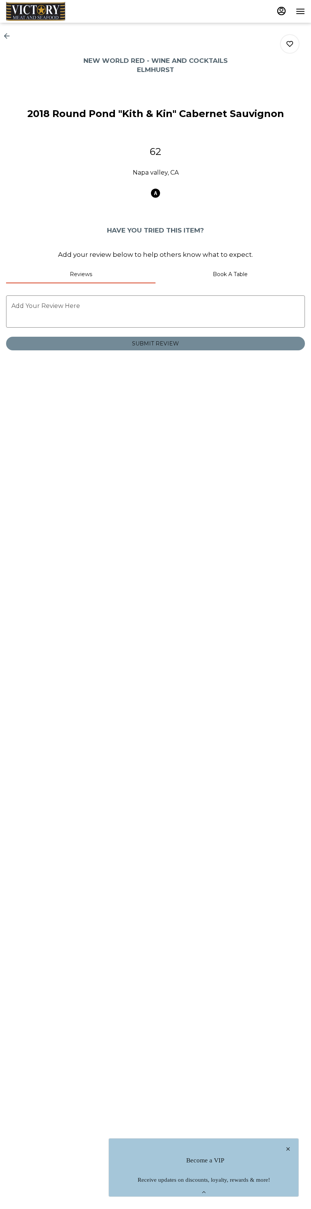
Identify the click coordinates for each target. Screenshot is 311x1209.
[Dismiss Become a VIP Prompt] (288, 1149)
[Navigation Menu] (300, 11)
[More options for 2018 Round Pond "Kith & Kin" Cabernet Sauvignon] (290, 44)
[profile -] (281, 11)
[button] (9, 36)
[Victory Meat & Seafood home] (40, 11)
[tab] (81, 274)
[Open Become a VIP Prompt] (204, 1192)
